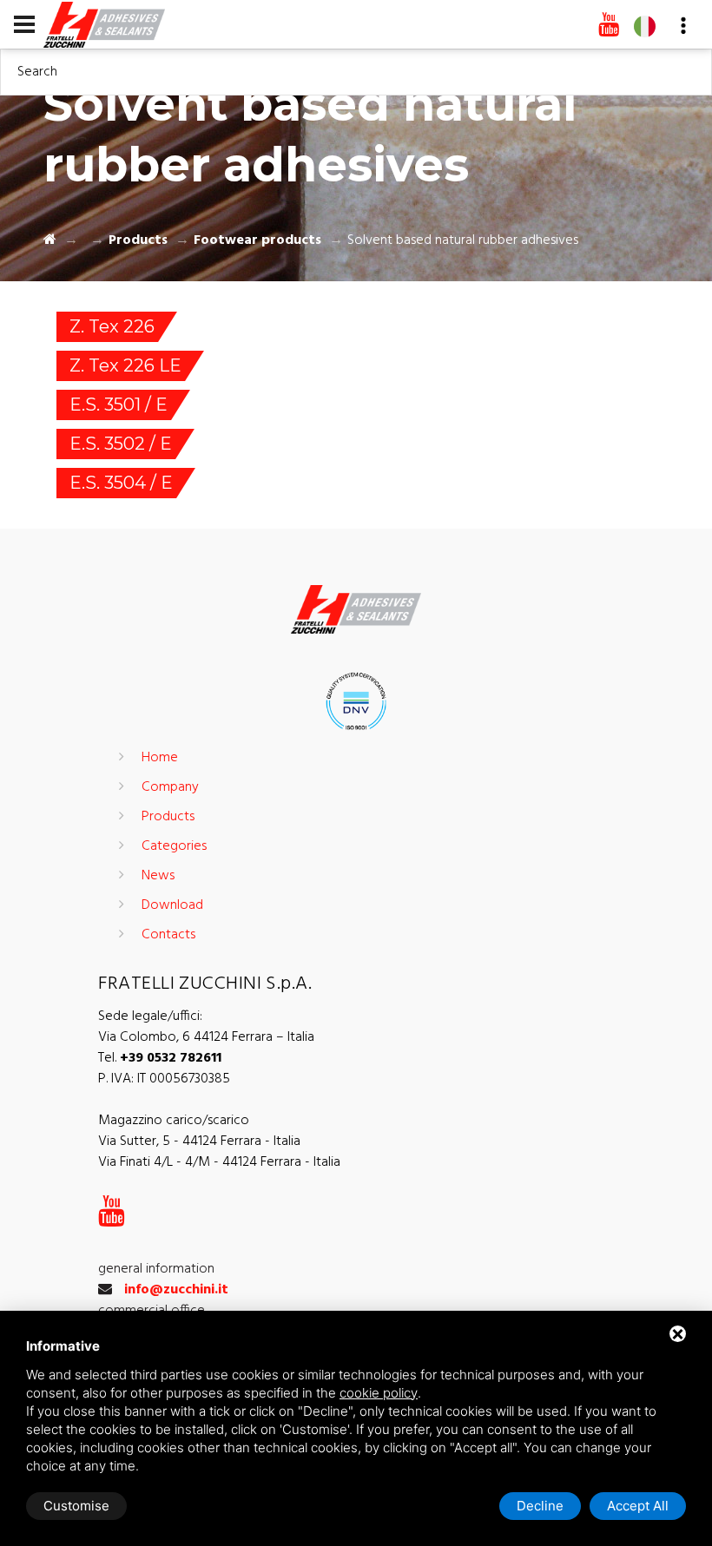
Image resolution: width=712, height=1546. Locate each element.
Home (160, 758)
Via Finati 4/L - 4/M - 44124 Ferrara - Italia (219, 1162)
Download (172, 905)
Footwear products (257, 240)
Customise (76, 1505)
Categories (174, 846)
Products (138, 240)
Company (170, 787)
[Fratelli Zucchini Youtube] (608, 26)
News (158, 876)
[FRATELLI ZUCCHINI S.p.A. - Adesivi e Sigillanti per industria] (104, 23)
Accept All (638, 1505)
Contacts (168, 935)
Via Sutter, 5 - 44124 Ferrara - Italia (199, 1141)
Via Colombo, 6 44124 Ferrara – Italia (206, 1037)
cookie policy (379, 1393)
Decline (540, 1505)
